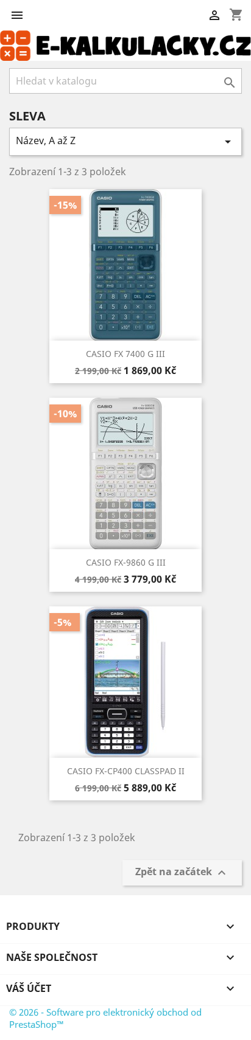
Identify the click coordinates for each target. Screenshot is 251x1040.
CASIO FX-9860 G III (126, 562)
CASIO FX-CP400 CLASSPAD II (126, 771)
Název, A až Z (125, 141)
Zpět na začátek (182, 872)
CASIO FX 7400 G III (125, 353)
